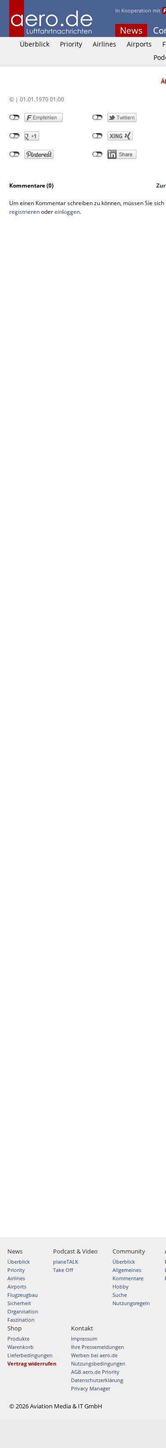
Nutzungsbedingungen (98, 1363)
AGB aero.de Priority (95, 1371)
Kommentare (128, 1278)
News (131, 30)
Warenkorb (20, 1346)
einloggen (67, 212)
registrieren (24, 212)
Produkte (18, 1338)
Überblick (34, 44)
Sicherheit (19, 1303)
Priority (71, 44)
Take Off (63, 1269)
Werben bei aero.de (94, 1355)
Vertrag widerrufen (31, 1363)
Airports (139, 44)
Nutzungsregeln (131, 1303)
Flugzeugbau (22, 1294)
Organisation (22, 1311)
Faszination (21, 1319)
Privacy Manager (90, 1388)
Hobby (121, 1286)
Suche (120, 1294)
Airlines (104, 44)
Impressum (84, 1338)
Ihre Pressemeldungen (97, 1346)
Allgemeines (127, 1269)
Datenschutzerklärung (97, 1380)
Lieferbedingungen (30, 1355)
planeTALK (65, 1261)
